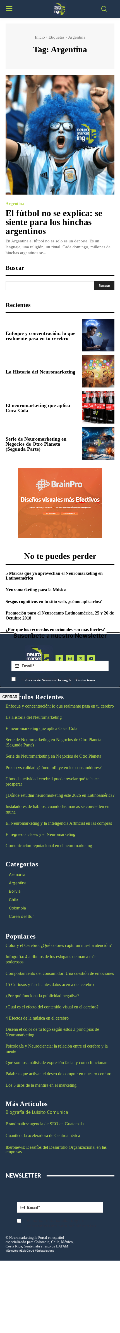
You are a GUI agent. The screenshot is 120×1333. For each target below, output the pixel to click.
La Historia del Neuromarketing (40, 372)
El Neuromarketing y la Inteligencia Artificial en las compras (59, 823)
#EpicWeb (12, 1250)
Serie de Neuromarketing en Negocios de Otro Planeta (53, 756)
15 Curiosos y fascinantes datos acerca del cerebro (50, 984)
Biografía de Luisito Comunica (37, 1112)
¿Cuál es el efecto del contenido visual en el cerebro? (52, 1007)
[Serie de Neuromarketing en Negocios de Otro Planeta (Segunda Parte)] (98, 443)
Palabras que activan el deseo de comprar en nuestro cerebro (58, 1073)
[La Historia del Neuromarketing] (98, 371)
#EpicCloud (26, 1250)
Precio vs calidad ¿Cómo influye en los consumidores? (54, 767)
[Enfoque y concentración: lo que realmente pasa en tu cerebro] (98, 335)
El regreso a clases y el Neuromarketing (40, 834)
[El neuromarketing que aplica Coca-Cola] (98, 407)
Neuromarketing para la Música (36, 589)
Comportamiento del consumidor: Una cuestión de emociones (60, 973)
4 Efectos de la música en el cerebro (37, 1018)
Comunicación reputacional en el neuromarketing (49, 845)
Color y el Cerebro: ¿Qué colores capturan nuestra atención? (59, 945)
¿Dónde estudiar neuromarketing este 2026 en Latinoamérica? (60, 795)
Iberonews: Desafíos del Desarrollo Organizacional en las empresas (56, 1149)
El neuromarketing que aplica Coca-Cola (38, 408)
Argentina (15, 204)
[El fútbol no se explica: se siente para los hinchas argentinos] (60, 135)
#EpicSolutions (44, 1250)
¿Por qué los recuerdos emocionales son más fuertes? (55, 629)
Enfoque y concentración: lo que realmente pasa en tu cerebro (40, 335)
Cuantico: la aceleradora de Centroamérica (43, 1135)
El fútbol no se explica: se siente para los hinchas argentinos (54, 222)
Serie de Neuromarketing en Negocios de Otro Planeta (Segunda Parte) (36, 444)
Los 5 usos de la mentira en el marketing (41, 1085)
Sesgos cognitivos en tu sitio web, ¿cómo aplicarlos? (54, 601)
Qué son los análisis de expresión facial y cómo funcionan (56, 1062)
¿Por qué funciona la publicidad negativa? (42, 995)
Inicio (40, 37)
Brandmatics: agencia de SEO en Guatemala (45, 1123)
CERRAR (9, 696)
